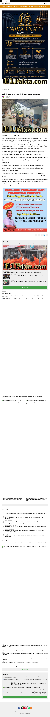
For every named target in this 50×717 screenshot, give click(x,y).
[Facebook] (19, 708)
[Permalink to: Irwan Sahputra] (3, 96)
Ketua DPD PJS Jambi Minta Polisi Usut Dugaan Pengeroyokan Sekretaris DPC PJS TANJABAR (28, 282)
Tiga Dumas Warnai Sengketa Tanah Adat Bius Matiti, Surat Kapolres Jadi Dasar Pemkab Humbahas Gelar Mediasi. (24, 531)
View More (24, 287)
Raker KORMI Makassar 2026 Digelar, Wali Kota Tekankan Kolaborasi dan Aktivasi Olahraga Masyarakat (22, 397)
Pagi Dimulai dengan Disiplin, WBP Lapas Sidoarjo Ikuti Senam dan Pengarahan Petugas (22, 272)
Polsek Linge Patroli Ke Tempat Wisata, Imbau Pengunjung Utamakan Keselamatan (43, 688)
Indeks (19, 711)
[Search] (47, 3)
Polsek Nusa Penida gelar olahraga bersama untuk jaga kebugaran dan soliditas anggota (12, 499)
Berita (3, 92)
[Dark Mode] (45, 3)
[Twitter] (22, 708)
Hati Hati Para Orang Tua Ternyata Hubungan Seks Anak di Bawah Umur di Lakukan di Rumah (25, 526)
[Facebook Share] (36, 235)
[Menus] (3, 3)
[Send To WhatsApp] (47, 235)
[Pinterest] (24, 708)
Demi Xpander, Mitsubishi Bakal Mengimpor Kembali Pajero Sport (39, 693)
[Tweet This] (39, 235)
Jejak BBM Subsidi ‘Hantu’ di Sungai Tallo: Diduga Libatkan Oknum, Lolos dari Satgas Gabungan (23, 650)
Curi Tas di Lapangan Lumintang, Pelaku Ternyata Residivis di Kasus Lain (18, 666)
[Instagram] (26, 708)
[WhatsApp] (29, 708)
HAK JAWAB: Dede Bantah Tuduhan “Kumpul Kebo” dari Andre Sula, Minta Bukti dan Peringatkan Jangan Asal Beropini (25, 658)
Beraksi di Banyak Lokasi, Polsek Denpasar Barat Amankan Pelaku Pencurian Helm (20, 662)
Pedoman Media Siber (32, 711)
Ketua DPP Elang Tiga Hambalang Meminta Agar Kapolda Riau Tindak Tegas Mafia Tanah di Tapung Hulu (25, 536)
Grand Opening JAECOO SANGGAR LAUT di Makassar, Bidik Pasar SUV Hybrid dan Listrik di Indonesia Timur (28, 684)
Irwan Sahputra (7, 96)
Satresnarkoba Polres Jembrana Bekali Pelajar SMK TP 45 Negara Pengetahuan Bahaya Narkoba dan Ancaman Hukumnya (24, 646)
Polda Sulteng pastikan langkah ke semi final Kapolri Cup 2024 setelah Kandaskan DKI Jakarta (25, 513)
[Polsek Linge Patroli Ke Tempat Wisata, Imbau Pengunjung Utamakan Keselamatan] (21, 687)
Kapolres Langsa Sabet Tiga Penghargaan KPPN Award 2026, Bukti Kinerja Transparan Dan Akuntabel (27, 276)
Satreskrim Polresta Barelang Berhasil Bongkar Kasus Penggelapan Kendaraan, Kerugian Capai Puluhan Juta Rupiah (25, 654)
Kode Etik (24, 711)
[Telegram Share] (44, 235)
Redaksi (15, 711)
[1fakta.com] (7, 3)
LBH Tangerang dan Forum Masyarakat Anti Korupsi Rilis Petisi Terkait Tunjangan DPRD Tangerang (24, 518)
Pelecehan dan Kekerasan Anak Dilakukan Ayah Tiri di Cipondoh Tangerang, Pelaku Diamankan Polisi (36, 499)
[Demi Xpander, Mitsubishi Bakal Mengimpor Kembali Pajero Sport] (17, 692)
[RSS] (31, 708)
